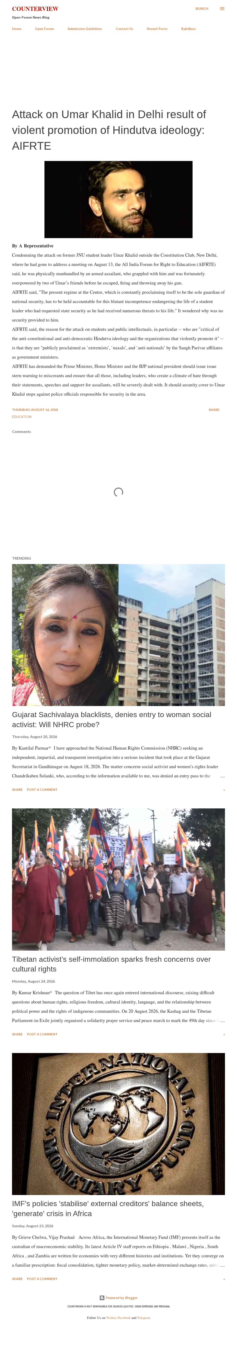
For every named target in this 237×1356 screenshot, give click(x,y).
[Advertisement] (118, 69)
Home (16, 29)
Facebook (124, 1317)
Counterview (35, 8)
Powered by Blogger (121, 1298)
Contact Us (124, 29)
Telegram (143, 1317)
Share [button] (214, 410)
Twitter (111, 1317)
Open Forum (44, 29)
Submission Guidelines (85, 29)
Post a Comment (42, 790)
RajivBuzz (188, 29)
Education (21, 417)
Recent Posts (157, 29)
